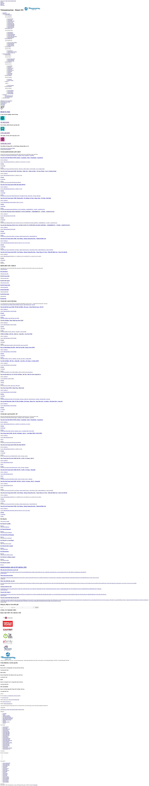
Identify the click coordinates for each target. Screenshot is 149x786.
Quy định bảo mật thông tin (8, 717)
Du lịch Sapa (9, 19)
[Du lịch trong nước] (4, 273)
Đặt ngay (2, 525)
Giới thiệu (4, 713)
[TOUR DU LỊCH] (2, 141)
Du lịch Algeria (10, 92)
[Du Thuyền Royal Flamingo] (6, 532)
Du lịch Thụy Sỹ (10, 70)
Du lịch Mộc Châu (6, 729)
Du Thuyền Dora (4, 551)
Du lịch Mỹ (9, 79)
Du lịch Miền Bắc (8, 14)
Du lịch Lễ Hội (8, 46)
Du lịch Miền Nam (8, 38)
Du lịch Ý (9, 72)
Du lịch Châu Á (8, 54)
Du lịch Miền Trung (8, 28)
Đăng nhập (2, 5)
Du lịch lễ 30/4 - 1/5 (11, 52)
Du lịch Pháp (9, 65)
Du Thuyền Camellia (5, 523)
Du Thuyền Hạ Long (9, 95)
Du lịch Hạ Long (10, 23)
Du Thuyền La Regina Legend (7, 557)
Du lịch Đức (9, 71)
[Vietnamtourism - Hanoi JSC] (32, 10)
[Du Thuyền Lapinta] (4, 560)
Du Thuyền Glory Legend (6, 545)
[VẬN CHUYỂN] (2, 130)
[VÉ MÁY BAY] (2, 119)
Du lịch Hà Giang (10, 27)
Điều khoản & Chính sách (7, 718)
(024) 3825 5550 (5, 697)
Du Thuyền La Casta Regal (7, 540)
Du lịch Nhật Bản (10, 59)
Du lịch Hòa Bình (10, 26)
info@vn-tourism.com (7, 701)
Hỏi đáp (4, 720)
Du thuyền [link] (5, 94)
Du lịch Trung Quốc (11, 58)
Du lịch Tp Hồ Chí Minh (12, 42)
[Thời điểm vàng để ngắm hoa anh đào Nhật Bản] (8, 638)
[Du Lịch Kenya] (3, 269)
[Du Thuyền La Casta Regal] (6, 538)
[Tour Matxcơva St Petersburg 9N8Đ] (7, 148)
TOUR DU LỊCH (5, 143)
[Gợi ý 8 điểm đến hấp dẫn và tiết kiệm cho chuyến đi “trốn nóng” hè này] (8, 650)
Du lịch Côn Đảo (10, 44)
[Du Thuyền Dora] (4, 549)
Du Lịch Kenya (10, 91)
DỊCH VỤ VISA (5, 112)
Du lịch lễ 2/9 (9, 50)
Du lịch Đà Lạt (10, 32)
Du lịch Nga (9, 74)
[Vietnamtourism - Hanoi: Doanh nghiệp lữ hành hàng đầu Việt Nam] (8, 632)
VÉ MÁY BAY (4, 122)
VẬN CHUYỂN (5, 133)
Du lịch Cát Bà (10, 22)
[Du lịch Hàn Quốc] (4, 291)
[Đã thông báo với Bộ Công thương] (7, 709)
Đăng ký (2, 4)
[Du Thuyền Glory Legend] (5, 543)
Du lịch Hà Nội (10, 18)
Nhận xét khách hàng (7, 716)
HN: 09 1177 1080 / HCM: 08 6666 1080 (8, 0)
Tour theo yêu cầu (6, 97)
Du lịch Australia (10, 85)
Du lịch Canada (10, 80)
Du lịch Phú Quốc (10, 43)
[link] (6, 100)
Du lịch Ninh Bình (10, 25)
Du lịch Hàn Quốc (10, 60)
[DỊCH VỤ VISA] (2, 109)
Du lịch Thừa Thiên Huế (12, 36)
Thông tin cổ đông (6, 715)
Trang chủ (5, 12)
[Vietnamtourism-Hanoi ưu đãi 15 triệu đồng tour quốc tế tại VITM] (8, 620)
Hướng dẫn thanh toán (7, 719)
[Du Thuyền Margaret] (4, 526)
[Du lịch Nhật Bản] (4, 287)
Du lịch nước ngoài (6, 53)
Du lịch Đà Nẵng (10, 37)
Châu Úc (6, 81)
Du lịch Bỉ (9, 67)
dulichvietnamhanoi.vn (8, 703)
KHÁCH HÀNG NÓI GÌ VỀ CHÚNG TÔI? (13, 567)
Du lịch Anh (9, 69)
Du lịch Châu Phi (8, 86)
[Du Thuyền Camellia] (4, 521)
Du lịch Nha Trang (10, 35)
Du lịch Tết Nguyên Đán (12, 51)
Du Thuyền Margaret (5, 529)
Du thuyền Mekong (8, 96)
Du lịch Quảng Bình (11, 34)
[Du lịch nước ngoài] (4, 278)
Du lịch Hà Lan (10, 68)
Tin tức (4, 714)
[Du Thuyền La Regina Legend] (6, 554)
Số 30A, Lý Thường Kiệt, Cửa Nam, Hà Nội (12, 695)
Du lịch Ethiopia (10, 90)
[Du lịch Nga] (3, 296)
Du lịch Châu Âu (8, 62)
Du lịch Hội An (10, 33)
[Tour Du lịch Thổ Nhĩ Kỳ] (5, 149)
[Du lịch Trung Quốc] (4, 282)
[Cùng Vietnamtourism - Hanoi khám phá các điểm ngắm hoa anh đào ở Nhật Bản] (8, 644)
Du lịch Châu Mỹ (8, 75)
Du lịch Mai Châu (10, 24)
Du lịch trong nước (6, 13)
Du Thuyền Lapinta (5, 562)
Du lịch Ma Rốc (10, 93)
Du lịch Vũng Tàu (10, 45)
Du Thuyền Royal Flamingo (7, 534)
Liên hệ (1, 2)
